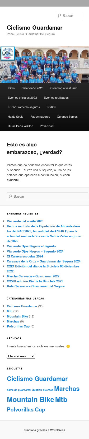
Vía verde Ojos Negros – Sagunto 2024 (35, 251)
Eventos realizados (56, 97)
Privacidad (47, 126)
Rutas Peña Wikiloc (20, 126)
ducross (48, 390)
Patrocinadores (40, 116)
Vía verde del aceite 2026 (25, 221)
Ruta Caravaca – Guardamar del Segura (36, 286)
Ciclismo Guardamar (34, 27)
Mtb (9, 311)
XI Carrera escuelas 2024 (25, 256)
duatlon (37, 390)
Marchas (13, 321)
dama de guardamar (19, 390)
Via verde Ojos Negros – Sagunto (31, 246)
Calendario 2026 (32, 88)
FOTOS (51, 107)
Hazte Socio (15, 116)
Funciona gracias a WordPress (44, 430)
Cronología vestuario (63, 88)
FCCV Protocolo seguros (24, 107)
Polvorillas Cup (18, 326)
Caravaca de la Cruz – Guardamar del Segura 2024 (43, 261)
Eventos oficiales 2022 (22, 97)
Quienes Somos (67, 116)
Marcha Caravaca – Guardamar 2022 (33, 276)
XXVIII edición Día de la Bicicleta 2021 (35, 281)
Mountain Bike (17, 316)
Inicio (11, 88)
